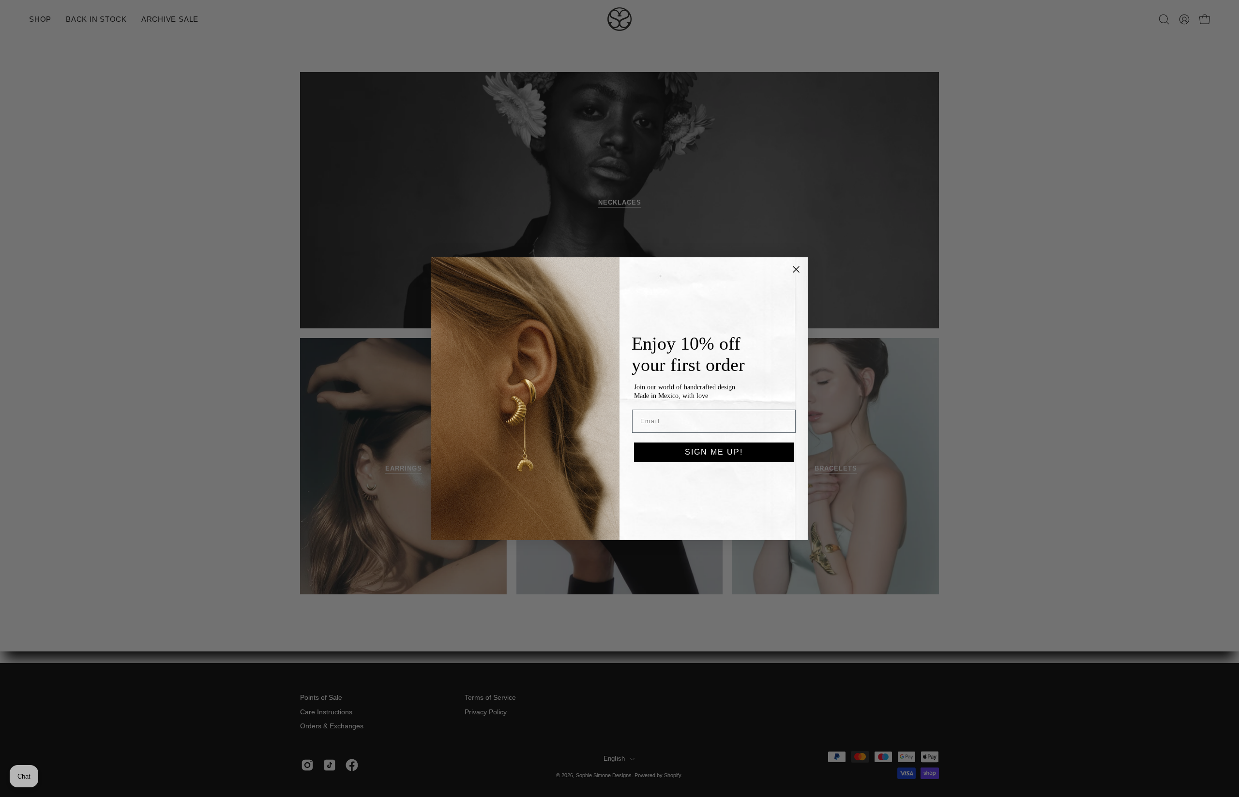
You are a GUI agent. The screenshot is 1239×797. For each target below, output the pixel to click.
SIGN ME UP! (714, 452)
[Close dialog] (796, 269)
